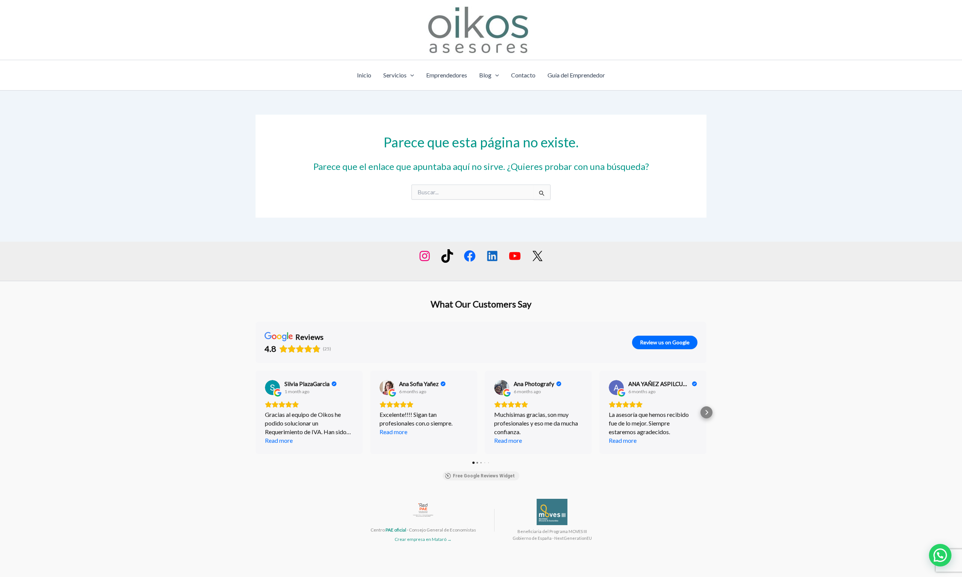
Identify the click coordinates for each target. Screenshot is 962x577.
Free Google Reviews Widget (484, 476)
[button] (256, 412)
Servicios (395, 75)
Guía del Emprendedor (576, 75)
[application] (410, 75)
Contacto (523, 75)
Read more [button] (279, 440)
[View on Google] (272, 387)
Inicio (364, 75)
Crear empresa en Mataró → (423, 539)
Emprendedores (446, 75)
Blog (485, 75)
